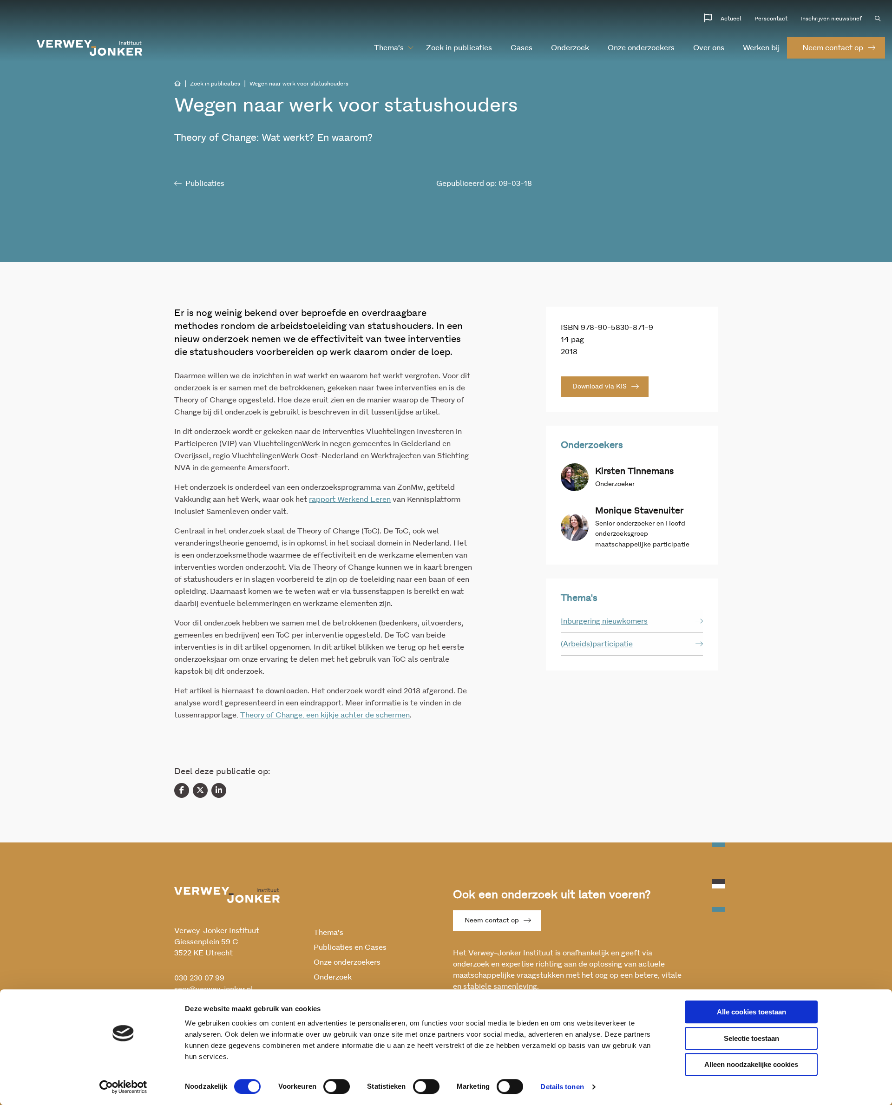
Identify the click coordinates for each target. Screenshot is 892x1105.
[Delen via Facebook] (181, 790)
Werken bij (761, 48)
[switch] (336, 1086)
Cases (521, 48)
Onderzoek (570, 48)
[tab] (632, 621)
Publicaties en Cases (350, 947)
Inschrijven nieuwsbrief (831, 18)
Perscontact (770, 18)
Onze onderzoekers (641, 48)
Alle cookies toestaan (751, 1012)
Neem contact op (492, 920)
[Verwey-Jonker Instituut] (90, 48)
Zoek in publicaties (459, 48)
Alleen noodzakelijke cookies (751, 1064)
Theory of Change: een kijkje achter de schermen (325, 715)
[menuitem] (389, 48)
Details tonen (562, 1087)
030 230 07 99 (199, 978)
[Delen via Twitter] (200, 790)
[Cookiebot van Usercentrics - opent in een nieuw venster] (123, 1087)
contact (832, 48)
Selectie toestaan (751, 1038)
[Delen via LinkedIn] (218, 790)
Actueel (731, 18)
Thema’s (389, 48)
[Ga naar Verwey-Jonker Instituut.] (177, 83)
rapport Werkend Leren (350, 499)
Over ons (708, 48)
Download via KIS (599, 386)
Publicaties (204, 183)
